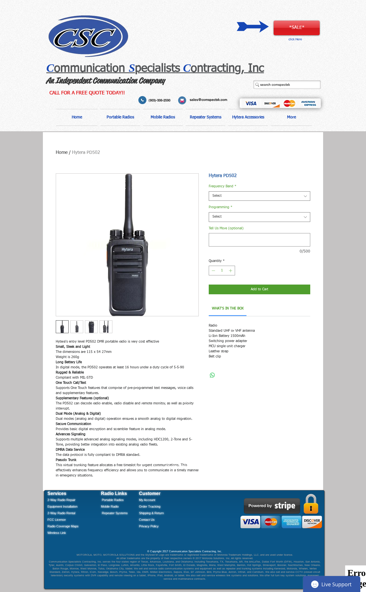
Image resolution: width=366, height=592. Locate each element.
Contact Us (147, 519)
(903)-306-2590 (159, 100)
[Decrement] (213, 270)
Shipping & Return (151, 513)
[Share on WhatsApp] (212, 375)
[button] (120, 117)
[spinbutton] (222, 270)
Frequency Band (222, 186)
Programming (220, 207)
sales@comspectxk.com (208, 100)
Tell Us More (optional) (226, 228)
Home (61, 152)
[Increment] (231, 270)
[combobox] (259, 196)
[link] (228, 308)
